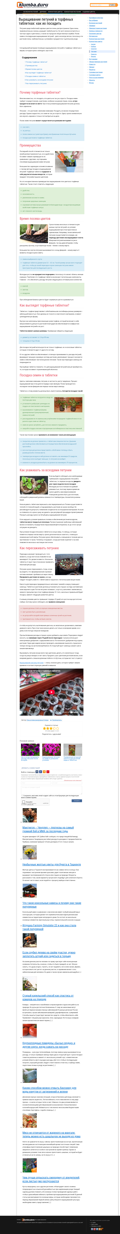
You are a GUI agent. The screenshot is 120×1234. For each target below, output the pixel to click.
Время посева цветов (33, 69)
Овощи (91, 67)
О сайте (93, 1222)
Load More (51, 1209)
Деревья (43, 12)
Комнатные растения (72, 12)
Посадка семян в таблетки (35, 76)
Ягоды (91, 83)
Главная (21, 15)
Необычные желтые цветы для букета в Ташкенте (51, 864)
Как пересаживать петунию (36, 83)
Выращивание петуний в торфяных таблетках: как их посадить (59, 15)
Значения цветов (95, 33)
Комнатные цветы (55, 12)
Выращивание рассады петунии (31, 663)
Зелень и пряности (95, 31)
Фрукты (92, 80)
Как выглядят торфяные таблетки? (38, 73)
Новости (92, 64)
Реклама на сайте (96, 1226)
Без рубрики (93, 20)
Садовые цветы (89, 12)
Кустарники (93, 59)
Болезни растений (30, 12)
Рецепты (92, 69)
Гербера (93, 46)
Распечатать (57, 720)
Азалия (93, 44)
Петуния (39, 15)
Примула (93, 54)
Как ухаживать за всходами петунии (39, 80)
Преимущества (31, 66)
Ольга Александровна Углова (37, 720)
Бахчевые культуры (96, 18)
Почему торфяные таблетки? (36, 62)
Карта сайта (94, 1224)
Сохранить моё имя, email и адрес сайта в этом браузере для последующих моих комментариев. (50, 796)
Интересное (93, 36)
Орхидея (94, 49)
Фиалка (93, 56)
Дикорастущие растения (98, 28)
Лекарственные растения (98, 62)
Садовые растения (96, 72)
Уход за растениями (96, 77)
